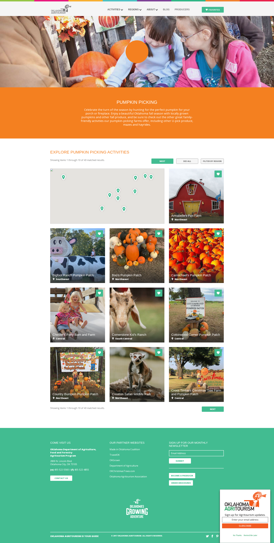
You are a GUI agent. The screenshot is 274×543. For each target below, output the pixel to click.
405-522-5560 (61, 469)
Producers (182, 9)
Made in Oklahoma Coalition (125, 449)
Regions (133, 9)
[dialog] (245, 516)
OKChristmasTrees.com (122, 471)
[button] (145, 176)
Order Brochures (181, 483)
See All (187, 161)
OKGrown (115, 460)
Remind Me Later (250, 535)
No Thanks (237, 535)
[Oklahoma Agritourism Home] (61, 9)
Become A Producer (182, 475)
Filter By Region (212, 161)
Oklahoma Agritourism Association (128, 476)
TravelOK (115, 454)
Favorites (214, 10)
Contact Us (61, 478)
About (151, 9)
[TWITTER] (207, 536)
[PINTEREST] (217, 536)
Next (162, 161)
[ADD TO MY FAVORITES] (218, 174)
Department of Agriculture (124, 465)
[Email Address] (196, 453)
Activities (113, 9)
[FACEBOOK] (212, 536)
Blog (166, 9)
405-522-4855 (81, 469)
